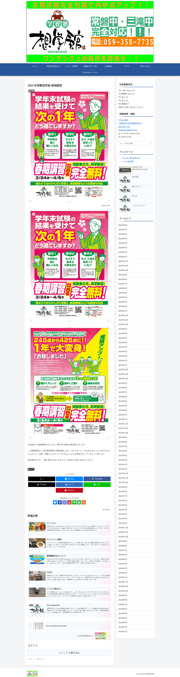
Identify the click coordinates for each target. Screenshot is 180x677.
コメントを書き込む (69, 652)
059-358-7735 (124, 127)
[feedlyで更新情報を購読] (79, 502)
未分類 (32, 469)
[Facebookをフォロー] (60, 502)
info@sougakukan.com (127, 130)
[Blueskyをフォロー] (55, 502)
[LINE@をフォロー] (74, 502)
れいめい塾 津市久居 (131, 158)
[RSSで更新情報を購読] (84, 502)
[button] (151, 143)
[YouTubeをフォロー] (69, 502)
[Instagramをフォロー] (64, 502)
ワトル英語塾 (128, 161)
